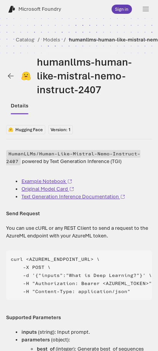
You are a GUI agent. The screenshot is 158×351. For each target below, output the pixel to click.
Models (51, 39)
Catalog (25, 39)
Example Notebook (43, 181)
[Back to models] (10, 76)
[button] (145, 9)
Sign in (121, 9)
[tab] (19, 105)
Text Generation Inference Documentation (70, 196)
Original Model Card (44, 189)
